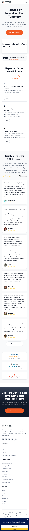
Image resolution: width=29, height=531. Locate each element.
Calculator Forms (6, 474)
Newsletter (5, 498)
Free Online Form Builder (9, 455)
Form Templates (6, 468)
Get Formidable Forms (14, 411)
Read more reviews (14, 344)
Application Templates (8, 479)
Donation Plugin (6, 482)
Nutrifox (4, 504)
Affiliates (4, 449)
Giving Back (5, 493)
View (7, 98)
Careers (4, 495)
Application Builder (7, 463)
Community (5, 447)
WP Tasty (4, 501)
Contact (4, 452)
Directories (5, 471)
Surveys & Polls (6, 466)
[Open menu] (27, 2)
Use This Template (14, 32)
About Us (4, 490)
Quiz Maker (5, 477)
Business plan (15, 59)
